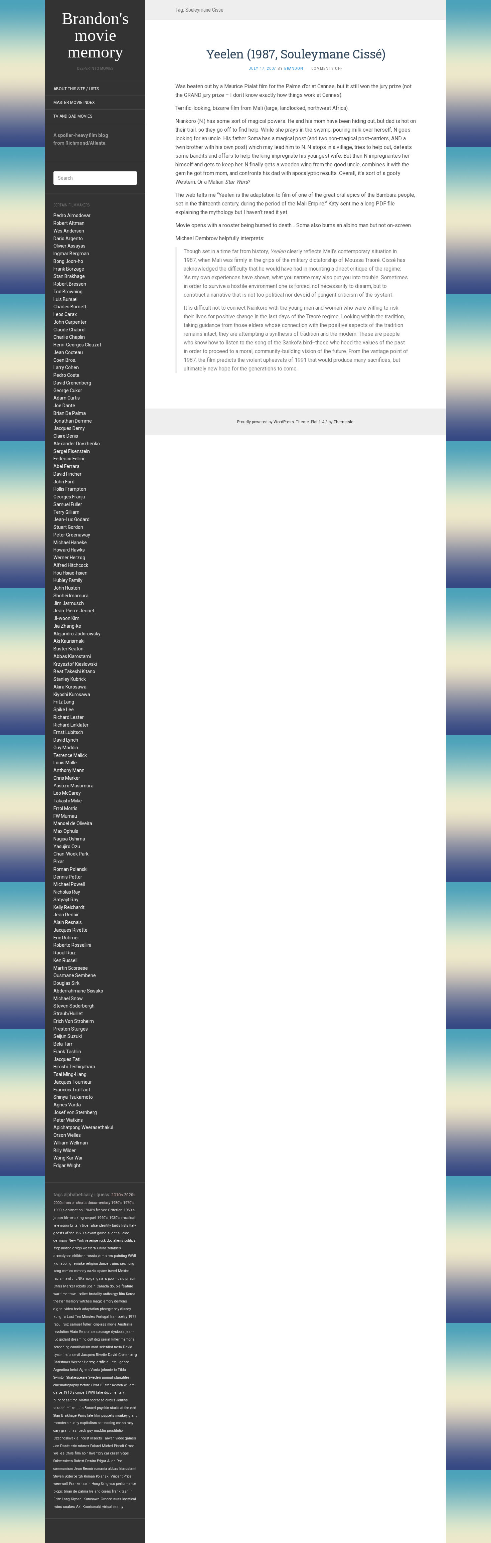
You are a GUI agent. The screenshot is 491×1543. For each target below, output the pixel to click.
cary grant (61, 1430)
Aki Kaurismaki (69, 641)
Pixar (58, 861)
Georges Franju (69, 496)
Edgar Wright (66, 1165)
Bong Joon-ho (68, 261)
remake (78, 1263)
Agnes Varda (67, 1104)
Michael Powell (69, 884)
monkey (121, 1415)
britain (75, 1225)
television (61, 1225)
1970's (128, 1202)
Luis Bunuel (65, 299)
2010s (117, 1194)
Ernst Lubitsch (68, 732)
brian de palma (76, 1491)
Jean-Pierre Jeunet (74, 610)
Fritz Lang (63, 702)
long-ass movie (105, 1324)
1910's (68, 1392)
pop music (116, 1278)
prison (130, 1278)
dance (104, 1263)
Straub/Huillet (68, 1013)
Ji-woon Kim (66, 618)
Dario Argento (68, 238)
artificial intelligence (113, 1362)
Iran (113, 1317)
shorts (81, 1202)
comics (67, 1271)
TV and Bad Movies (72, 116)
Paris (82, 1415)
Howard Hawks (69, 550)
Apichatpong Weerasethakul (83, 1127)
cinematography (66, 1385)
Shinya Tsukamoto (73, 1097)
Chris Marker (66, 778)
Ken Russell (65, 960)
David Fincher (67, 474)
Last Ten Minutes (81, 1317)
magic (98, 1301)
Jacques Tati (66, 1059)
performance (126, 1484)
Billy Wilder (64, 1150)
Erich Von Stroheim (73, 1021)
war (56, 1294)
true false (90, 1225)
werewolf (60, 1484)
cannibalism (80, 1347)
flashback (78, 1430)
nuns (117, 1499)
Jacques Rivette (70, 930)
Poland (95, 1446)
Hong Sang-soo (103, 1484)
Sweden (95, 1377)
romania (100, 1469)
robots (81, 1286)
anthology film (114, 1294)
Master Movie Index (74, 102)
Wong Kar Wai (67, 1158)
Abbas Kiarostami (72, 656)
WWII (132, 1256)
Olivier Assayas (69, 246)
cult (90, 1339)
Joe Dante (64, 405)
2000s (58, 1202)
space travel (107, 1271)
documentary (99, 1202)
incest (84, 1438)
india (67, 1355)
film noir (81, 1453)
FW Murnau (65, 816)
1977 (132, 1317)
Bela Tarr (62, 1044)
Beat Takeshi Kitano (74, 671)
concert (81, 1392)
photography (109, 1309)
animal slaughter (115, 1377)
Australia (125, 1324)
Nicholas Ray (66, 892)
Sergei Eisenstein (71, 451)
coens (106, 1491)
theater (59, 1301)
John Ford (63, 481)
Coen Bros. (64, 360)
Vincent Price (121, 1476)
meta (118, 1347)
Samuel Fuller (67, 504)
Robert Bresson (69, 284)
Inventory (96, 1453)
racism (58, 1278)
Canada (103, 1286)
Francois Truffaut (71, 1089)
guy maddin (96, 1430)
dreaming (79, 1339)
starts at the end (123, 1408)
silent (112, 1233)
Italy (132, 1225)
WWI (91, 1392)
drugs (77, 1248)
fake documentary (110, 1392)
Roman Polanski (70, 869)
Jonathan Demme (72, 421)
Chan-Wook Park (71, 854)
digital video (63, 1309)
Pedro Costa (66, 375)
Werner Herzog (69, 557)
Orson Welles (67, 1135)
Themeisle (343, 422)
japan (58, 1218)
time (73, 1400)
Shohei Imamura (71, 595)
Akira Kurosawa (70, 686)
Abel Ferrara (66, 466)
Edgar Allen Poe (109, 1461)
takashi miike (64, 1408)
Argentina (61, 1370)
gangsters (99, 1278)
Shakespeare (77, 1377)
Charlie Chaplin (69, 337)
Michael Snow (68, 998)
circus (110, 1400)
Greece (106, 1499)
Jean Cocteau (68, 352)
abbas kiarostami (122, 1469)
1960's (89, 1210)
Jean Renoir (66, 914)
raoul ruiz (61, 1324)
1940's (102, 1218)
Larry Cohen (66, 367)
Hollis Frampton (69, 489)
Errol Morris (65, 808)
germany (60, 1240)
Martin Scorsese (70, 968)
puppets (107, 1415)
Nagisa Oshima (69, 838)
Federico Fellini (68, 458)
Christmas (61, 1362)
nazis (91, 1271)
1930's (114, 1218)
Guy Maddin (65, 747)
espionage (102, 1332)
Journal (122, 1400)
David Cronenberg (72, 382)
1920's (81, 1233)
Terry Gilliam (66, 512)
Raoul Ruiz (64, 952)
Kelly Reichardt (69, 907)
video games (126, 1438)
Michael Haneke (70, 542)
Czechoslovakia (65, 1438)
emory (108, 1301)
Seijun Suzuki (67, 1036)
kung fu (59, 1317)
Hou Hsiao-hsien (70, 573)
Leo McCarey (67, 793)
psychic (103, 1408)
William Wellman (70, 1142)
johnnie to (109, 1370)
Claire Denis (65, 436)
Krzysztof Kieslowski (75, 664)
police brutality (90, 1294)
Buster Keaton (68, 648)
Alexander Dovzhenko (76, 443)
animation (74, 1210)
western (89, 1248)
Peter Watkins (68, 1120)
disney (125, 1309)
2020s (130, 1195)
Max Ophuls (65, 831)
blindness (61, 1400)
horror (69, 1202)
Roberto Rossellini (72, 945)
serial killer (110, 1339)
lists (124, 1225)
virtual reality (112, 1507)
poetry (122, 1317)
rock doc (105, 1240)
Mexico (123, 1271)
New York (76, 1240)
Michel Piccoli (113, 1446)
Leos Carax (65, 314)
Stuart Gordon (68, 527)
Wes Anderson (68, 231)
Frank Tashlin (67, 1051)
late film (93, 1415)
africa (69, 1233)
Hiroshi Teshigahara (74, 1066)
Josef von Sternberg (75, 1112)
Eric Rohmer (66, 937)
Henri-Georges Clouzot (77, 344)
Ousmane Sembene (74, 975)
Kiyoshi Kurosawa (71, 694)
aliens (118, 1240)
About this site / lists (76, 89)
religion (92, 1263)
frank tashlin (122, 1491)
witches (85, 1301)
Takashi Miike (67, 800)
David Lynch (65, 740)
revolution (61, 1332)
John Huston (66, 588)
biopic (58, 1491)
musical (128, 1218)
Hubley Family (68, 580)
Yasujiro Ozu (66, 846)
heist (74, 1370)
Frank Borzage (68, 269)
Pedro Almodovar (72, 215)
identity (105, 1225)
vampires (105, 1256)
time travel (68, 1294)
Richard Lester (68, 717)
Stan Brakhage (69, 276)
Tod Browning (68, 291)
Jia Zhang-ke (67, 626)
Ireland (95, 1491)
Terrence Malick (70, 755)
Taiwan (109, 1438)
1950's (129, 1210)
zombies (114, 1248)
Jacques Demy (69, 428)
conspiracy (124, 1423)
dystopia (118, 1332)
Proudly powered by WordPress (265, 422)
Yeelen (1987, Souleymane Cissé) (295, 54)
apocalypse (62, 1256)
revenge (91, 1240)
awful (69, 1278)
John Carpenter (70, 322)
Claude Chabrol (69, 329)
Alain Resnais (67, 922)
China (101, 1248)
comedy (80, 1271)
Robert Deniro (85, 1461)
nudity (74, 1423)
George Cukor (67, 390)
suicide (123, 1233)
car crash (111, 1453)
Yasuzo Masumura (73, 785)
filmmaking (74, 1218)
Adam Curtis (66, 398)
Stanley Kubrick (69, 679)
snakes (69, 1507)
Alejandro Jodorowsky (77, 633)
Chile (69, 1453)
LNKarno (82, 1278)
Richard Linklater (71, 725)
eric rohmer (80, 1446)
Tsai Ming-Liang (70, 1074)
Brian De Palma (69, 413)
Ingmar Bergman (71, 253)
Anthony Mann (69, 770)
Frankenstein (80, 1484)
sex (123, 1263)
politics (130, 1240)
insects (96, 1438)
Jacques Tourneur (72, 1082)
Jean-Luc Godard (71, 519)
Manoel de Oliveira (72, 823)
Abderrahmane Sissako (78, 990)
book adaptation (86, 1309)
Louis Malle (65, 762)
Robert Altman (69, 223)
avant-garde (97, 1233)
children (79, 1256)
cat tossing (106, 1423)
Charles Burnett (70, 306)
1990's (58, 1210)
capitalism (88, 1423)
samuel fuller (81, 1324)
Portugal (102, 1317)
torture (85, 1385)
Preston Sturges (70, 1029)
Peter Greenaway (71, 534)
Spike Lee (63, 709)
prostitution (116, 1430)
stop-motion (62, 1248)
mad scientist (102, 1347)
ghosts (58, 1233)
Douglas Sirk (66, 983)
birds (116, 1225)
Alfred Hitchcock (70, 565)
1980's (116, 1202)
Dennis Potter (67, 877)
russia (92, 1256)
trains (114, 1263)
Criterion (115, 1210)
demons (120, 1301)
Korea (130, 1294)
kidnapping (62, 1263)
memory (72, 1301)
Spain (91, 1286)
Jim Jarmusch (68, 603)
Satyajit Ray (65, 899)
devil (76, 1355)
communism (63, 1469)
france (101, 1210)
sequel (90, 1218)
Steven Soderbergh (74, 1006)
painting (120, 1256)
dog (97, 1339)
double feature (121, 1286)
